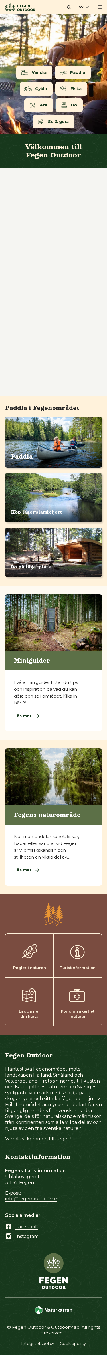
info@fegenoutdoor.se (31, 1198)
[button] (69, 7)
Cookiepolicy (73, 1343)
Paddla (22, 456)
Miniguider (32, 660)
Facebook (26, 1226)
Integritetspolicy (37, 1343)
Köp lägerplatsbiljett (36, 512)
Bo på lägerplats (31, 567)
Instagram (27, 1236)
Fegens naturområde (47, 814)
